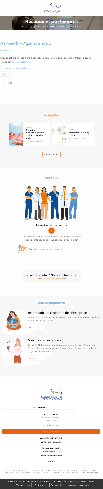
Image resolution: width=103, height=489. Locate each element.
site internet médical (22, 61)
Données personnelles (32, 472)
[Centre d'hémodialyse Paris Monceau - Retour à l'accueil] (51, 394)
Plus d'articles (51, 154)
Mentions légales (13, 472)
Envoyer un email (49, 431)
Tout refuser (41, 485)
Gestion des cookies (72, 472)
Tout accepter (23, 485)
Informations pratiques (51, 455)
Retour (5, 74)
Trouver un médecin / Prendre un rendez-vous (51, 449)
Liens (46, 472)
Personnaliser (58, 485)
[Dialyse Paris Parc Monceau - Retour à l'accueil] (51, 7)
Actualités (51, 115)
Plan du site (56, 472)
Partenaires (6, 50)
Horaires (52, 461)
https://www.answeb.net (16, 68)
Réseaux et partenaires (45, 26)
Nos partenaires (90, 472)
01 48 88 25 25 (53, 425)
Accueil (26, 26)
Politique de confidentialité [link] (78, 485)
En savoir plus (35, 327)
